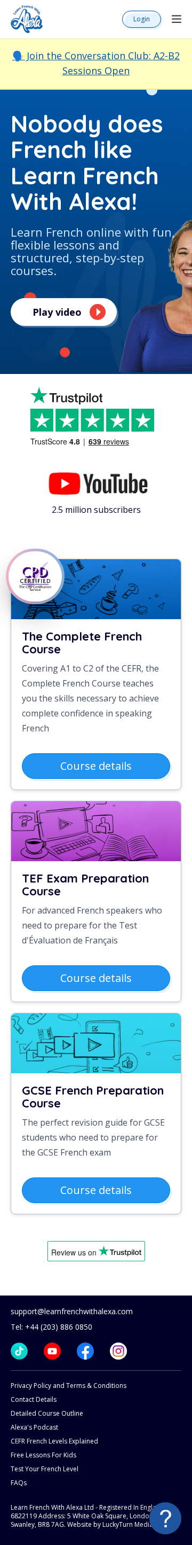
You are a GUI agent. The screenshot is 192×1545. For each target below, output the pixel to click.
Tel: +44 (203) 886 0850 (51, 1327)
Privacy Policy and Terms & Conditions (68, 1385)
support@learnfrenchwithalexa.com (72, 1311)
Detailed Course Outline (47, 1413)
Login (141, 19)
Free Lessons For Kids (43, 1455)
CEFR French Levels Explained (54, 1441)
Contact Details (34, 1399)
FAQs (19, 1482)
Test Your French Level (44, 1468)
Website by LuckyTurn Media (110, 1524)
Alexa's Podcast (34, 1427)
